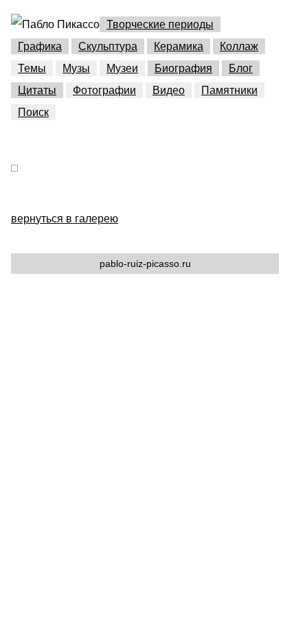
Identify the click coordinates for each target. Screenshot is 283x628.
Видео (168, 90)
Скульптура (107, 46)
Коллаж (239, 46)
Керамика (178, 46)
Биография (183, 68)
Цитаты (37, 90)
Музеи (122, 68)
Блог (241, 68)
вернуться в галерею (64, 218)
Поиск (33, 112)
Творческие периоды (160, 24)
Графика (40, 46)
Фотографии (104, 90)
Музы (76, 68)
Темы (32, 68)
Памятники (229, 90)
